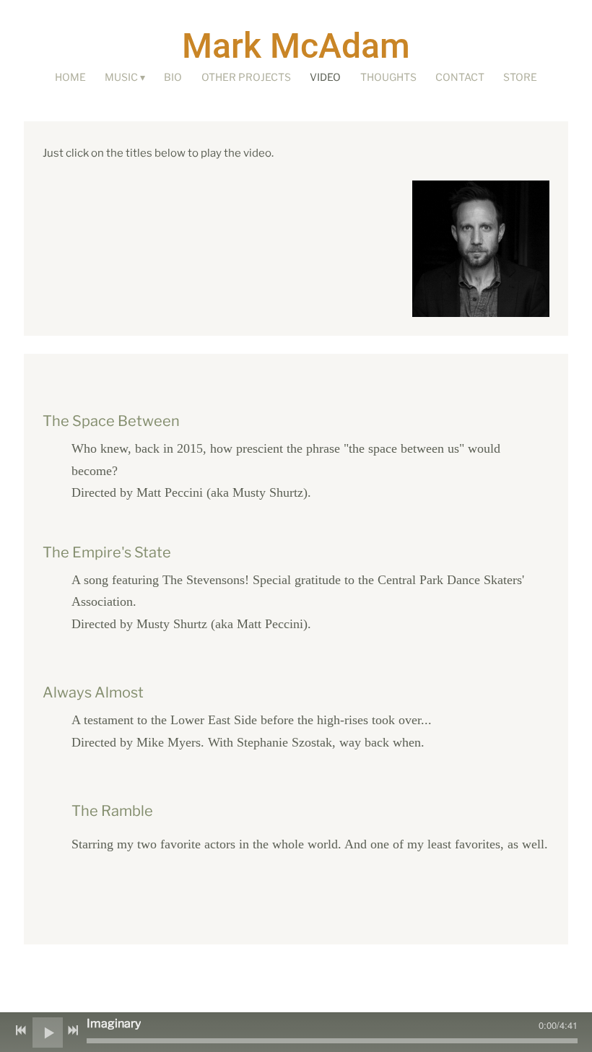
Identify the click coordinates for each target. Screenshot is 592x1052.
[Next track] (72, 1030)
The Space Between (111, 421)
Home (70, 77)
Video (325, 77)
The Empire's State (107, 552)
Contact (459, 77)
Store (520, 77)
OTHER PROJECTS (246, 77)
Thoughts (388, 77)
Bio (173, 77)
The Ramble (112, 811)
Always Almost (93, 692)
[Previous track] (20, 1030)
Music (121, 77)
